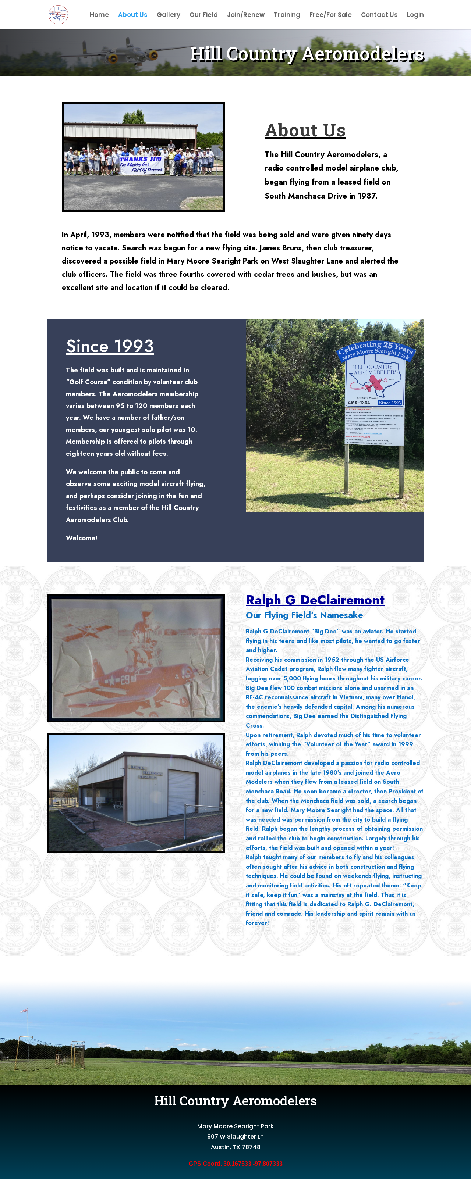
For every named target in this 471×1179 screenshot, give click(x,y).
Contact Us (379, 15)
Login (415, 15)
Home (99, 15)
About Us (133, 15)
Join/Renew (246, 15)
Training (287, 15)
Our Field (204, 15)
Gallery (168, 15)
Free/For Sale (330, 15)
